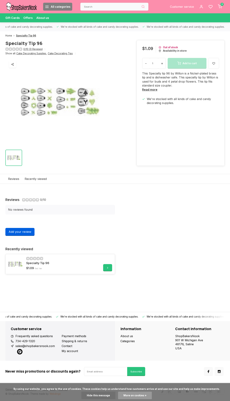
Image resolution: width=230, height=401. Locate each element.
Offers (28, 18)
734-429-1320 (25, 341)
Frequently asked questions (34, 336)
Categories (127, 341)
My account (70, 351)
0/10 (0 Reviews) (33, 49)
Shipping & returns (74, 341)
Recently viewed (36, 179)
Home (8, 35)
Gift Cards (12, 18)
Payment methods (74, 336)
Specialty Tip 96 (26, 35)
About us (42, 18)
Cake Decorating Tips (60, 53)
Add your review (20, 232)
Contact (67, 346)
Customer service (182, 6)
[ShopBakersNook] (21, 6)
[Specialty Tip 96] (15, 264)
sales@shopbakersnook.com (35, 346)
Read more (149, 89)
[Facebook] (208, 371)
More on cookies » (134, 395)
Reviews (13, 179)
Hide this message (98, 395)
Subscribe (136, 371)
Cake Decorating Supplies (31, 53)
